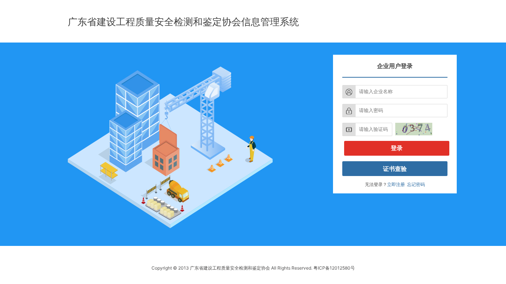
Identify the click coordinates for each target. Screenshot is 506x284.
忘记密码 (416, 184)
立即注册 (396, 184)
